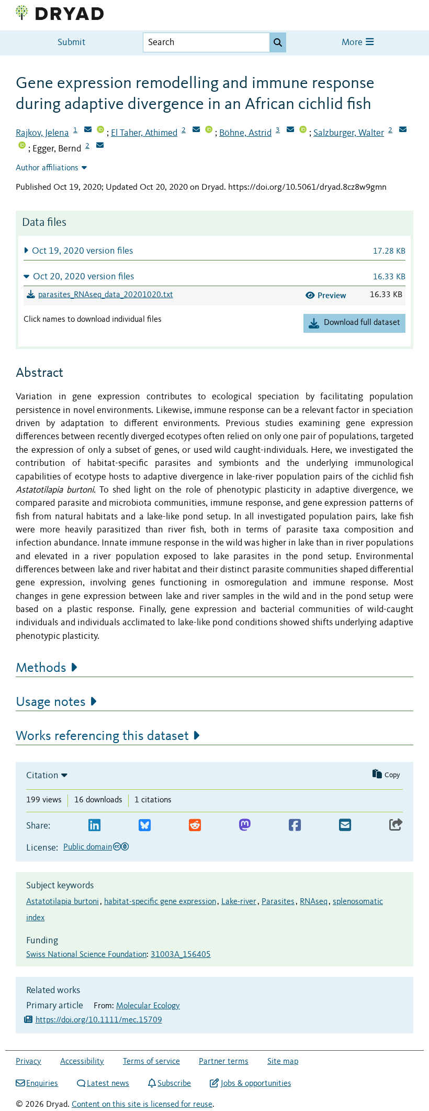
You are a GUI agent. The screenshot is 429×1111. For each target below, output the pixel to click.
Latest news (108, 1084)
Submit (71, 42)
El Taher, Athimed (144, 133)
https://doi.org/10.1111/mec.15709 (99, 1020)
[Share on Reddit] (195, 825)
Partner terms (224, 1062)
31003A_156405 (181, 955)
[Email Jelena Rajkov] (88, 130)
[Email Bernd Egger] (100, 146)
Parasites (278, 902)
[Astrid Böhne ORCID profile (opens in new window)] (303, 130)
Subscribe (174, 1084)
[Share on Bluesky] (145, 825)
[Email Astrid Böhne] (290, 130)
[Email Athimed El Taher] (196, 130)
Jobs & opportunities (256, 1084)
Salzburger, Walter (348, 133)
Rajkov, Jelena (42, 133)
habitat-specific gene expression (160, 902)
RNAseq (314, 902)
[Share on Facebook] (295, 825)
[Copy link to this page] (396, 826)
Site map (282, 1062)
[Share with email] (345, 825)
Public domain (87, 847)
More (353, 42)
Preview (332, 295)
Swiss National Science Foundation (86, 955)
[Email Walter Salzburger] (403, 130)
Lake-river (238, 902)
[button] (214, 250)
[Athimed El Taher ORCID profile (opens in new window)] (208, 130)
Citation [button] (42, 775)
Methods (41, 668)
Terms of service (151, 1062)
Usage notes (51, 702)
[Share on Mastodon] (245, 825)
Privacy (28, 1062)
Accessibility (82, 1062)
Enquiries (42, 1084)
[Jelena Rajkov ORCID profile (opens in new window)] (100, 130)
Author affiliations (47, 168)
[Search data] (277, 42)
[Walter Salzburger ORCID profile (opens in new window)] (22, 146)
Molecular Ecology (148, 1006)
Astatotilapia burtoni (62, 902)
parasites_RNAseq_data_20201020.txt (105, 295)
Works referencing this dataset (102, 736)
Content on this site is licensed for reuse (142, 1105)
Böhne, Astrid (245, 133)
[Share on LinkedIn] (94, 825)
